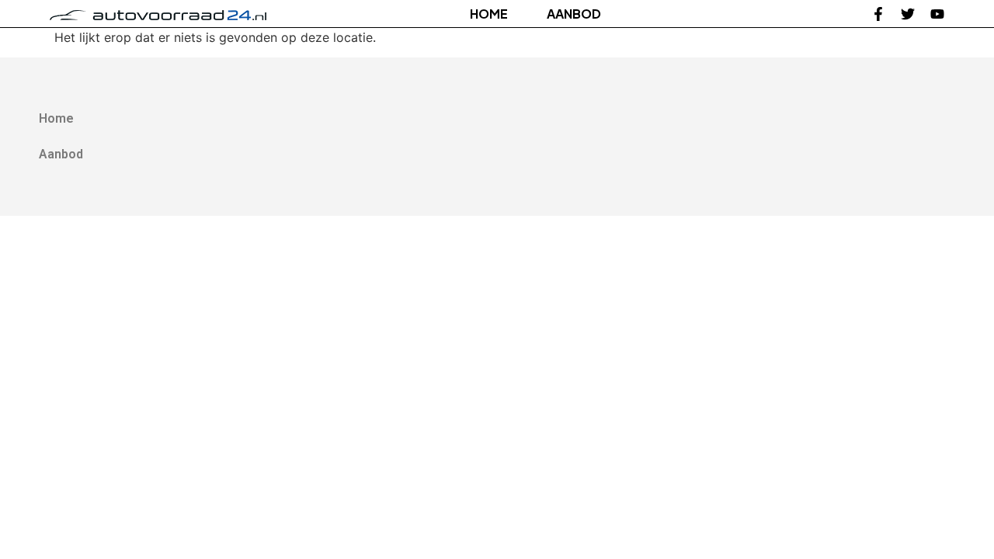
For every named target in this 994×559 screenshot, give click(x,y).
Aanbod (574, 14)
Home (489, 14)
